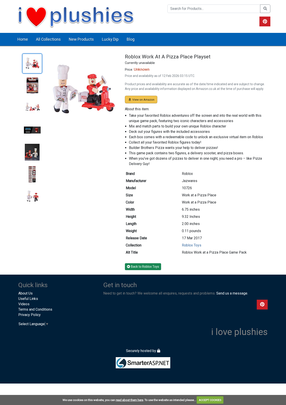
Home (22, 39)
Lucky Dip (110, 39)
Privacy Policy (29, 315)
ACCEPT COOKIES (210, 400)
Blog (131, 39)
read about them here (129, 400)
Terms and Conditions (35, 309)
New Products (81, 39)
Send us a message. (232, 293)
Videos (23, 304)
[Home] (76, 16)
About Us (25, 293)
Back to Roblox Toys (145, 266)
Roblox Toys (191, 245)
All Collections (48, 39)
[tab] (32, 63)
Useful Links (28, 299)
